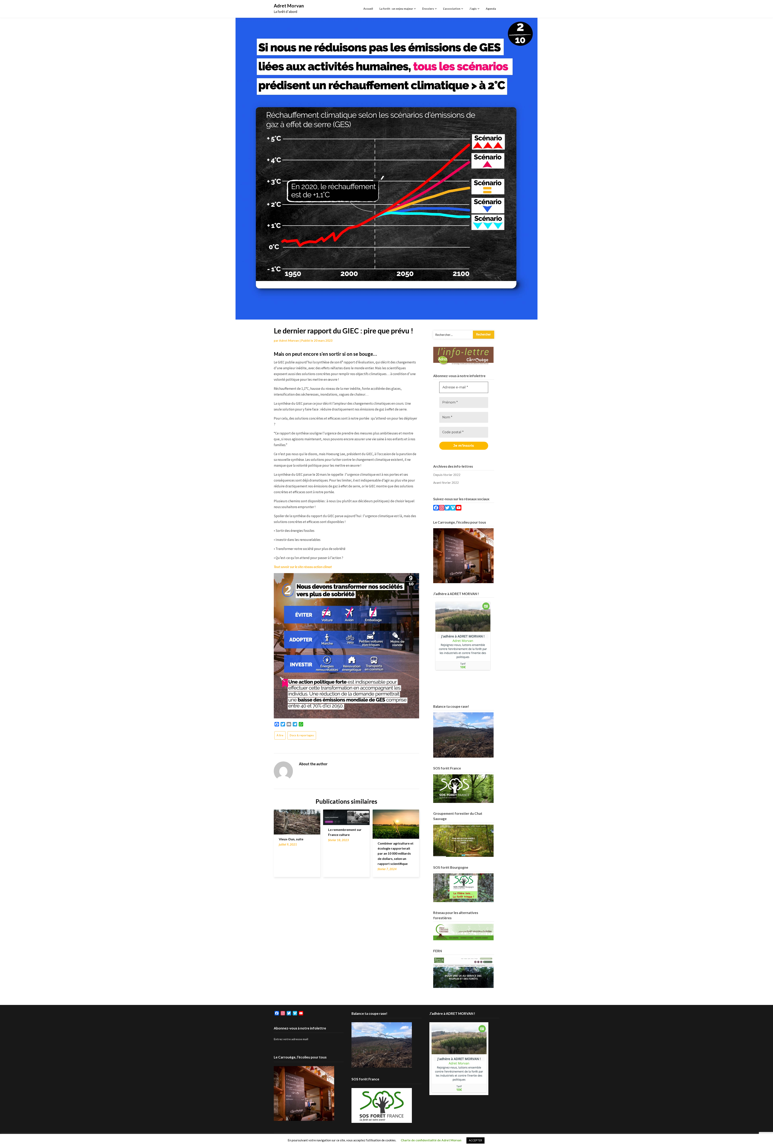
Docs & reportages (302, 735)
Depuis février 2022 (446, 475)
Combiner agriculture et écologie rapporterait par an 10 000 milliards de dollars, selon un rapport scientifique (395, 853)
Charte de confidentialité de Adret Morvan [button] (431, 1140)
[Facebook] (436, 508)
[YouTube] (458, 508)
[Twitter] (447, 508)
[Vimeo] (453, 508)
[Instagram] (441, 508)
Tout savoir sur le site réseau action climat (303, 567)
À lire (280, 735)
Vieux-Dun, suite (291, 839)
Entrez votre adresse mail (291, 1039)
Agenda (491, 8)
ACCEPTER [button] (475, 1140)
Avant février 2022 (446, 482)
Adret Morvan (289, 5)
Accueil (368, 8)
